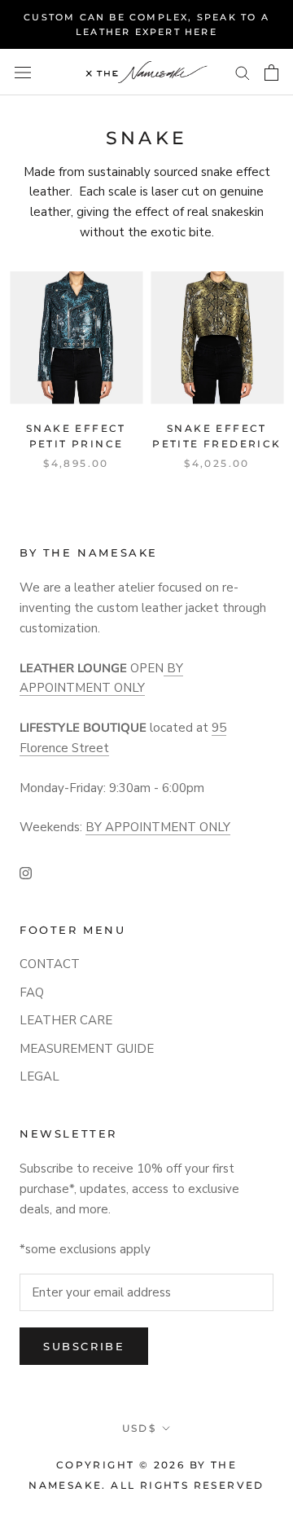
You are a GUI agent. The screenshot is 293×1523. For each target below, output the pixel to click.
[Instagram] (26, 872)
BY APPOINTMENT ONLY (157, 827)
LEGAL (39, 1076)
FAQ (32, 992)
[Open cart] (271, 72)
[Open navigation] (23, 72)
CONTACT (50, 964)
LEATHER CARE (66, 1020)
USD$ (139, 1428)
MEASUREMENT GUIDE (87, 1049)
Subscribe (84, 1346)
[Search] (242, 72)
